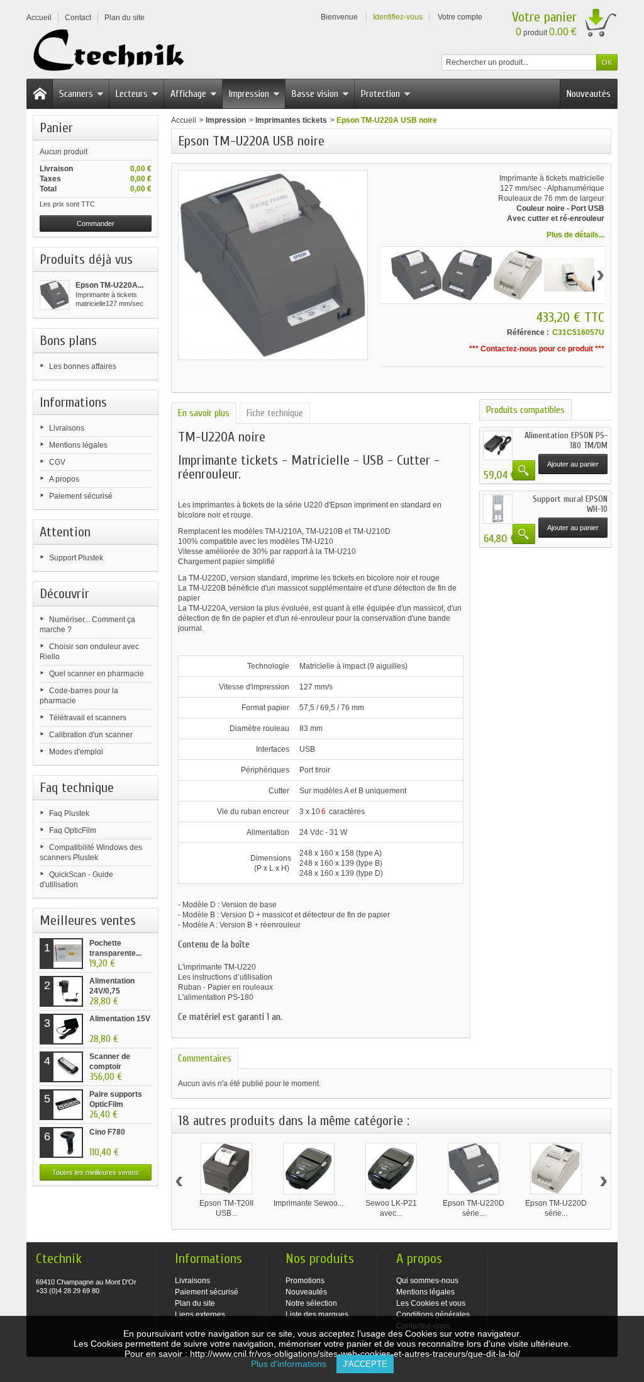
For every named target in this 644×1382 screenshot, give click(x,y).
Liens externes (200, 1314)
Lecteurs (132, 93)
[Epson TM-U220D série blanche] (556, 1168)
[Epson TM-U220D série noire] (473, 1168)
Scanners (76, 93)
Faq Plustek (69, 813)
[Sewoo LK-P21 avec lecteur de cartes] (391, 1168)
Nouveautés (589, 93)
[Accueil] (39, 93)
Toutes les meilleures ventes (95, 1172)
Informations (73, 402)
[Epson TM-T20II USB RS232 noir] (226, 1168)
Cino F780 (107, 1132)
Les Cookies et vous (430, 1303)
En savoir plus (204, 413)
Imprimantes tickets (291, 120)
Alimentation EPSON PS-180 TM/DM (566, 440)
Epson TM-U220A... (109, 285)
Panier (56, 128)
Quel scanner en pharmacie (96, 673)
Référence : (528, 332)
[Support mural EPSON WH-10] (498, 509)
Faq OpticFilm (72, 830)
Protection (380, 93)
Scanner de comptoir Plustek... (109, 1066)
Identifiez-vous (398, 17)
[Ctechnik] (112, 50)
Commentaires (204, 1058)
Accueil (183, 120)
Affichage (188, 93)
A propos (64, 479)
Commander (95, 223)
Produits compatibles (525, 410)
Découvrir (64, 594)
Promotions (305, 1280)
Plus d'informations (293, 1364)
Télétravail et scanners (87, 717)
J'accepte (365, 1364)
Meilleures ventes (88, 920)
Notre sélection (311, 1303)
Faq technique (77, 787)
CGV (57, 462)
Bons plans (68, 340)
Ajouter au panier (573, 464)
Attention (65, 532)
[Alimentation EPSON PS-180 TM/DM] (498, 445)
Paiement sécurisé (81, 496)
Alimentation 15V (119, 1018)
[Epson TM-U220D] (518, 275)
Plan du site (195, 1303)
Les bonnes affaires (82, 366)
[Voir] (524, 470)
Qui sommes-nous (427, 1280)
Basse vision (315, 93)
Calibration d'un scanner (91, 734)
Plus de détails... (575, 234)
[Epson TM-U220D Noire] (416, 275)
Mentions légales (78, 445)
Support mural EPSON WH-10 (570, 504)
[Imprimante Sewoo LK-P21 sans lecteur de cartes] (309, 1168)
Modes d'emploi (76, 751)
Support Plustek (76, 557)
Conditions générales (433, 1314)
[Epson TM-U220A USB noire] (54, 295)
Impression (249, 93)
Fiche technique (275, 413)
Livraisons (66, 428)
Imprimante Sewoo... (308, 1203)
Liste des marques (317, 1314)
